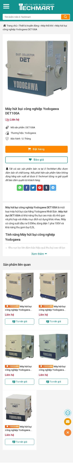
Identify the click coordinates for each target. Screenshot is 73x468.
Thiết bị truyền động (29, 25)
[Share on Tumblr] (46, 188)
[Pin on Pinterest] (40, 188)
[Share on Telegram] (53, 188)
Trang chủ (11, 25)
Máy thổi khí (47, 25)
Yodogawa (30, 133)
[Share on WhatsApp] (20, 188)
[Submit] (65, 16)
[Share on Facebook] (27, 188)
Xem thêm (37, 254)
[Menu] (6, 6)
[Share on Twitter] (33, 188)
